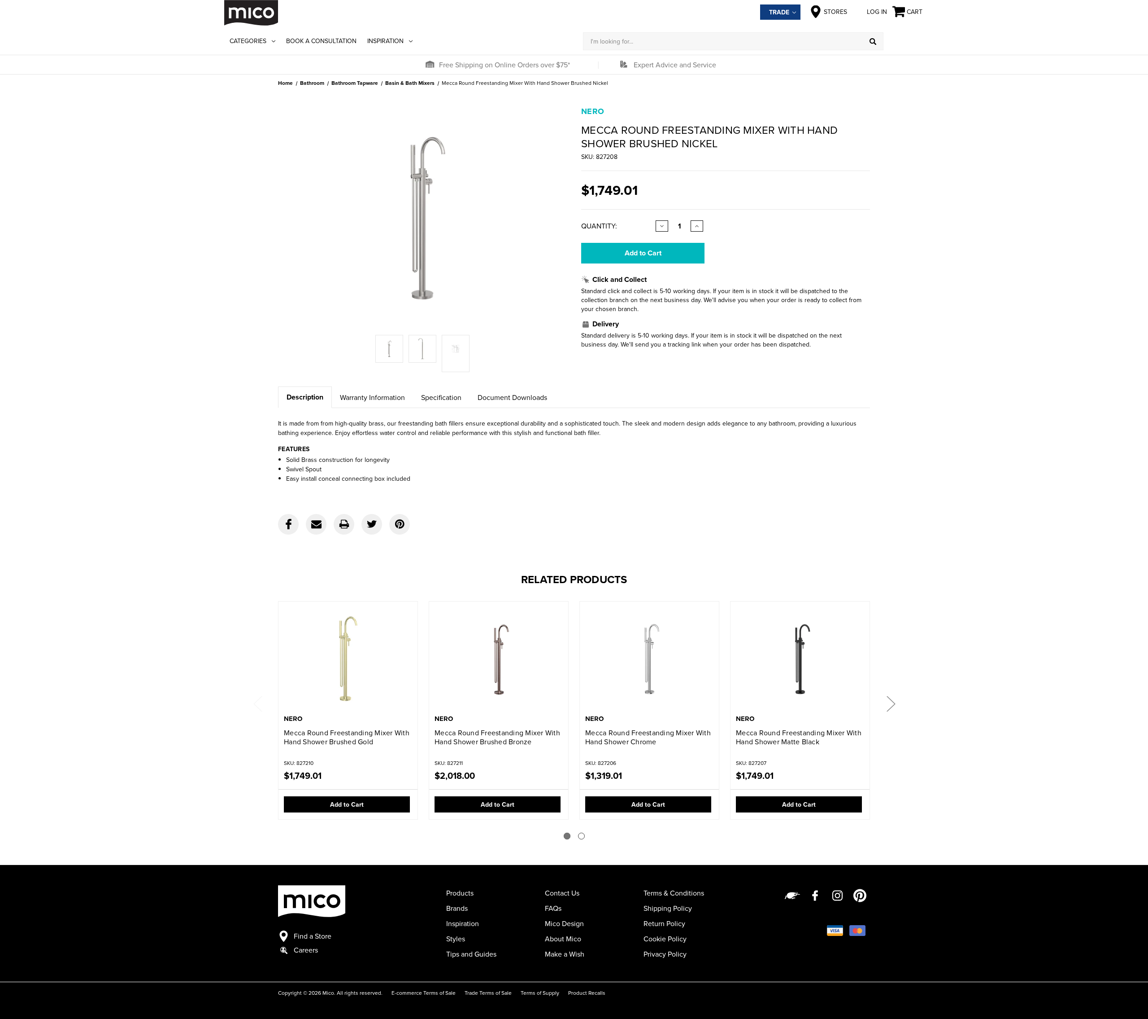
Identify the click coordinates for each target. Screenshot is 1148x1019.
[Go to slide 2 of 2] (581, 836)
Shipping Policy (668, 908)
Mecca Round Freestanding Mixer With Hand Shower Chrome (648, 737)
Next (891, 703)
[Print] (344, 524)
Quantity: (599, 226)
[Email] (316, 524)
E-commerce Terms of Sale (423, 993)
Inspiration (385, 40)
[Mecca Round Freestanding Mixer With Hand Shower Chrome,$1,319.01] (649, 659)
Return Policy (664, 923)
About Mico (563, 939)
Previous (257, 703)
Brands (457, 908)
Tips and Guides (471, 954)
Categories (248, 40)
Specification (441, 397)
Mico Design (564, 923)
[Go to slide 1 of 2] (567, 836)
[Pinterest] (399, 524)
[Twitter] (371, 524)
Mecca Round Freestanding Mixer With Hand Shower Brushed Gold (346, 737)
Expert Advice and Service (675, 65)
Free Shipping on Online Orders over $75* (504, 65)
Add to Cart (347, 804)
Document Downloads (512, 397)
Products (460, 893)
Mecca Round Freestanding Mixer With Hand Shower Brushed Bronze (497, 737)
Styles (455, 939)
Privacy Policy (665, 954)
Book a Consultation (321, 40)
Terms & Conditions (674, 893)
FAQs (553, 908)
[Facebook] (288, 524)
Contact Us (562, 893)
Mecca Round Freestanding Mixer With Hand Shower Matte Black (798, 737)
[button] (430, 65)
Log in (877, 11)
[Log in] (903, 41)
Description (305, 397)
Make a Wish (564, 954)
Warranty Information (372, 397)
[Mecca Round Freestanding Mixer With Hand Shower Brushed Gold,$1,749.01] (348, 659)
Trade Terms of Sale (488, 993)
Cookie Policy (665, 939)
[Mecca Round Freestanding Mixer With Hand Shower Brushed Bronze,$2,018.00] (498, 659)
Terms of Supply (540, 993)
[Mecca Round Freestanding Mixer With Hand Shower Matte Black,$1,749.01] (800, 659)
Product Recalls (586, 993)
